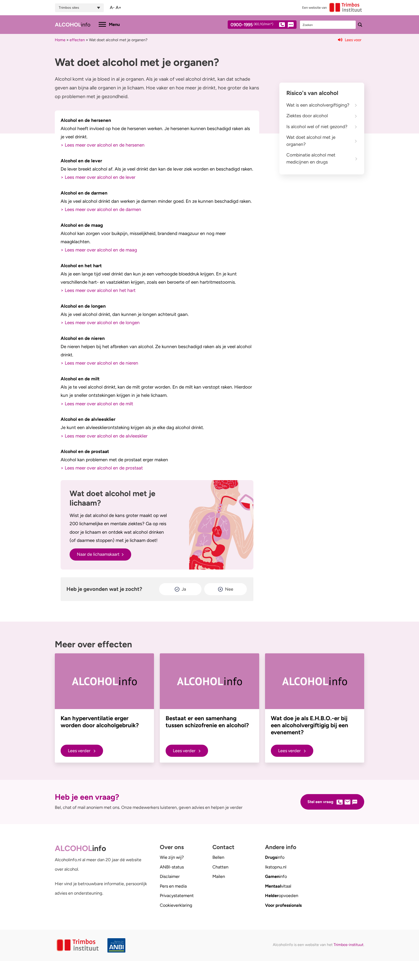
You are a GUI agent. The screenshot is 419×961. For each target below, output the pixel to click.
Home (60, 40)
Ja (184, 589)
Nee (229, 589)
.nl (275, 867)
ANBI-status (172, 867)
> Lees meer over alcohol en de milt (97, 403)
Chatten (220, 867)
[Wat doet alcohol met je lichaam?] (221, 525)
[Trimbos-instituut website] (78, 945)
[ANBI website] (118, 945)
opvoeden (281, 895)
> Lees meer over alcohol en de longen (100, 322)
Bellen (218, 857)
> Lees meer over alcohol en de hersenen (103, 145)
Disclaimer (170, 876)
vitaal (278, 886)
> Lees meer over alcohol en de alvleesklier (104, 436)
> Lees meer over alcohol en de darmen (101, 209)
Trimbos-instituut (348, 944)
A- (112, 7)
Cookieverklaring (176, 905)
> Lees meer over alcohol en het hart (98, 290)
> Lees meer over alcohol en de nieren (99, 363)
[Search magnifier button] (360, 25)
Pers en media (173, 886)
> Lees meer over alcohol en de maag (99, 250)
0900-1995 (252, 25)
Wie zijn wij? (172, 857)
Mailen (218, 876)
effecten (77, 40)
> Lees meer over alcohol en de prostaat (102, 468)
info (274, 857)
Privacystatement (177, 895)
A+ (118, 7)
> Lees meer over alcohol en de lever (98, 177)
